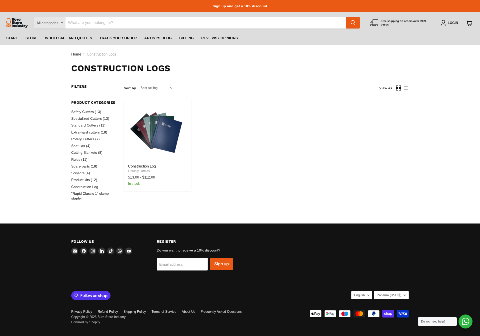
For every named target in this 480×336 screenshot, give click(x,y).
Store (32, 38)
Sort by (130, 88)
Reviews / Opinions (219, 38)
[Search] (353, 22)
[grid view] (398, 88)
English (359, 295)
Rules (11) (79, 160)
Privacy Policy (81, 312)
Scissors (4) (80, 173)
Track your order (118, 38)
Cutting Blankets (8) (86, 152)
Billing (186, 38)
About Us (188, 312)
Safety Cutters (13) (86, 112)
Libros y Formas (139, 171)
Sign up (221, 263)
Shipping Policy (135, 312)
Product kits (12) (84, 180)
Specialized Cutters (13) (90, 118)
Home (76, 54)
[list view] (405, 88)
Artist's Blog (158, 38)
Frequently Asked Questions (221, 312)
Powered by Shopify (85, 322)
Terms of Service (164, 312)
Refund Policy (108, 312)
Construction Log (84, 187)
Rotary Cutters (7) (85, 139)
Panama (389, 295)
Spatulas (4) (80, 146)
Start (12, 38)
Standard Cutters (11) (88, 125)
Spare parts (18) (84, 166)
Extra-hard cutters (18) (89, 132)
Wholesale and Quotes (68, 38)
